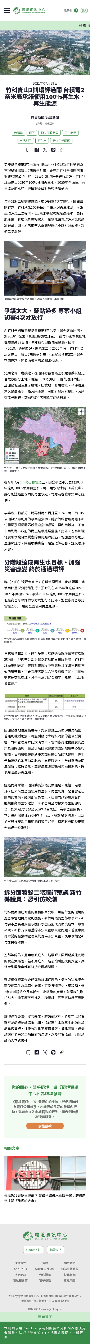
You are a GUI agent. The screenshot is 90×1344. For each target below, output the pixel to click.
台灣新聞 (52, 117)
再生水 (42, 140)
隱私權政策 (20, 1280)
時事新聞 (37, 117)
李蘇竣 (49, 123)
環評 (32, 133)
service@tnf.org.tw (51, 1309)
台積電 (18, 133)
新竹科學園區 (61, 140)
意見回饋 (70, 1280)
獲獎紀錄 (45, 1280)
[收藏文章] (28, 150)
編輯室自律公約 (45, 1269)
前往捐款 (45, 1125)
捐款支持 (56, 1250)
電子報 (68, 10)
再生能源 (70, 133)
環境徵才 (20, 1263)
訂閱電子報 (33, 1250)
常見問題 (20, 1275)
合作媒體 (45, 1275)
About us (20, 1269)
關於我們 (70, 1263)
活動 (45, 1263)
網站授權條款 (69, 1269)
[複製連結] (62, 150)
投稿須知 (70, 1275)
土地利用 (26, 140)
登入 (84, 10)
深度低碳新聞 (49, 133)
